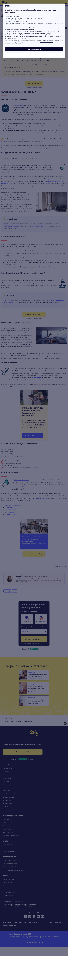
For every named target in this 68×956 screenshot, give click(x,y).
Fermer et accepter (34, 49)
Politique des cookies (46, 42)
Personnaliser (34, 55)
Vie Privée (18, 43)
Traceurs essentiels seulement (52, 6)
